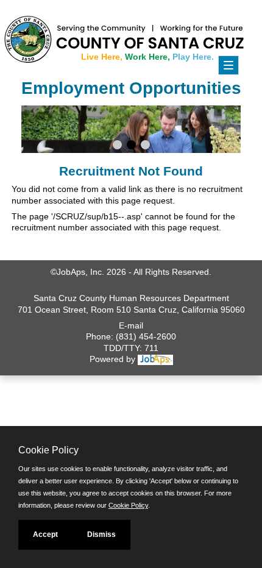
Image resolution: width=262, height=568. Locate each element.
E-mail (131, 325)
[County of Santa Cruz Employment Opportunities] (36, 33)
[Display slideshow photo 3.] (145, 146)
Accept (45, 534)
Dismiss (101, 534)
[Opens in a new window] (155, 359)
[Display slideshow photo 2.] (131, 146)
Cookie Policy (128, 505)
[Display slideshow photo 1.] (117, 146)
